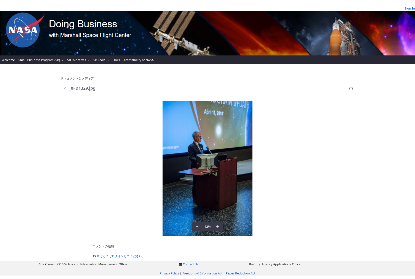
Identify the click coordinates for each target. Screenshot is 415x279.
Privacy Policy (169, 273)
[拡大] (217, 226)
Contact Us (190, 264)
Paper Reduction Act (240, 273)
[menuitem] (8, 59)
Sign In (410, 8)
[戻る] (65, 88)
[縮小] (197, 226)
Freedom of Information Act (202, 273)
